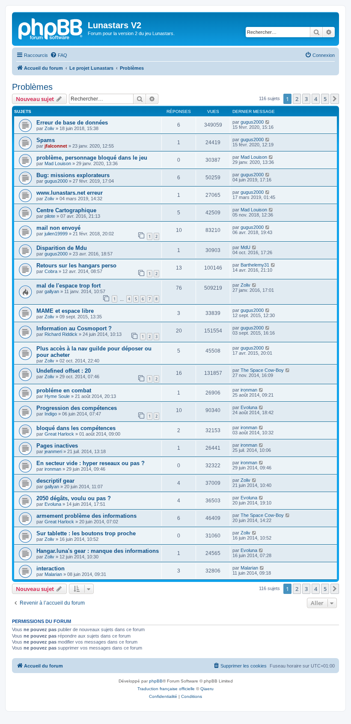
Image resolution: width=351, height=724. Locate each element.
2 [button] (296, 99)
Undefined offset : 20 (63, 371)
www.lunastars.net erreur (69, 193)
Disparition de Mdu (61, 248)
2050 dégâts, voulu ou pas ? (73, 498)
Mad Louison (58, 163)
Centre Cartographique (66, 210)
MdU (245, 247)
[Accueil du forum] (51, 28)
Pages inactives (57, 445)
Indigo (51, 413)
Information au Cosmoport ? (74, 328)
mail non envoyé (58, 228)
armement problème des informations (86, 516)
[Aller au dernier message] (268, 122)
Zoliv (49, 128)
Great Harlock (59, 433)
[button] (334, 99)
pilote (50, 216)
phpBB (156, 681)
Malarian (53, 574)
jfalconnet (56, 145)
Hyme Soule (57, 396)
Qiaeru (207, 688)
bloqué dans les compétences (76, 428)
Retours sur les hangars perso (76, 265)
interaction (50, 568)
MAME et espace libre (65, 311)
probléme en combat (63, 390)
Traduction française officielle (166, 688)
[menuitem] (58, 55)
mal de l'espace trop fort (68, 285)
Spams (45, 140)
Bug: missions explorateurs (73, 175)
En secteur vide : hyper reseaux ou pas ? (90, 463)
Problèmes (32, 87)
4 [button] (315, 99)
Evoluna (249, 407)
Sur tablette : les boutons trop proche (86, 533)
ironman (249, 389)
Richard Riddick (61, 334)
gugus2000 (252, 122)
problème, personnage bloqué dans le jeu (91, 157)
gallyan (52, 291)
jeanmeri (53, 451)
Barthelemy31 (255, 264)
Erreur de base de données (72, 122)
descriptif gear (55, 481)
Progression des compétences (76, 408)
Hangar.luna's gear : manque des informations (97, 551)
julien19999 (56, 233)
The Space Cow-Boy (262, 370)
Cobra (51, 271)
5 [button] (325, 99)
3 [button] (306, 99)
